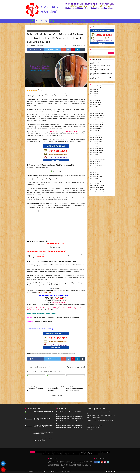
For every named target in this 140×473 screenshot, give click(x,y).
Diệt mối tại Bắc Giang (95, 100)
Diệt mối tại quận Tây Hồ (96, 152)
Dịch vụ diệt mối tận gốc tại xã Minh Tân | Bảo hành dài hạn (69, 423)
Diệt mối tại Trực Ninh (95, 172)
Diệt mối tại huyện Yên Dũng (96, 126)
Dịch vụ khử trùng (94, 93)
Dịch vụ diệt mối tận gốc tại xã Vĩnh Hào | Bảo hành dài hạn (69, 411)
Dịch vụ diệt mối (57, 453)
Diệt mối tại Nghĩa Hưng (95, 135)
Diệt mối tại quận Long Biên (96, 150)
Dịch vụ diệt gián (94, 89)
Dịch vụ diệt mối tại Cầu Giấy (73, 453)
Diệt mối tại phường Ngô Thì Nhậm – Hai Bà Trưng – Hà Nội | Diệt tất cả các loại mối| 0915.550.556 (39, 366)
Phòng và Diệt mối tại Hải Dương (97, 189)
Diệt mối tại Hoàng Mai (64, 308)
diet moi (64, 453)
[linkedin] (77, 49)
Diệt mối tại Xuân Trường (96, 176)
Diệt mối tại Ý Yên (94, 178)
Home (28, 27)
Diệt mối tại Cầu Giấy (65, 306)
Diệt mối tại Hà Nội (42, 306)
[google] (63, 49)
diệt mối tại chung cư (40, 452)
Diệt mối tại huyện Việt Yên (96, 124)
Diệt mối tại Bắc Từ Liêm (95, 102)
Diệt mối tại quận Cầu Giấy (96, 137)
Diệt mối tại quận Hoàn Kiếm (96, 146)
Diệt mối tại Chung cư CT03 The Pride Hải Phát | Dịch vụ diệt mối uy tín (35, 388)
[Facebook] (95, 462)
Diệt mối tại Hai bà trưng (57, 353)
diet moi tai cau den (47, 353)
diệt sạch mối (66, 353)
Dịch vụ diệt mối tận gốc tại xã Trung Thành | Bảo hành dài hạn (70, 414)
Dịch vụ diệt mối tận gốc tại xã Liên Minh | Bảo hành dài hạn (69, 425)
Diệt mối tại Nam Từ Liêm (33, 310)
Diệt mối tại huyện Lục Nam (96, 117)
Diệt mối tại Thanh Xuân (36, 308)
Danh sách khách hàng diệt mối (97, 87)
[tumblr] (82, 49)
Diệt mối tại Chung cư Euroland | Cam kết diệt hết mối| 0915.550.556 (55, 388)
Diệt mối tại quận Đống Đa (77, 308)
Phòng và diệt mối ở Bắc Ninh (97, 185)
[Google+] (102, 462)
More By (39, 371)
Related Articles (31, 371)
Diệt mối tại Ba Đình (95, 98)
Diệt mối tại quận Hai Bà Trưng (50, 27)
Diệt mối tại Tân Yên (95, 157)
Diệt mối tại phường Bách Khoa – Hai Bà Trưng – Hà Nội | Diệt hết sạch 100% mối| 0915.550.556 (71, 366)
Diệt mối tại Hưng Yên (95, 111)
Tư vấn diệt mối (93, 194)
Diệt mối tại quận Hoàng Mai (96, 148)
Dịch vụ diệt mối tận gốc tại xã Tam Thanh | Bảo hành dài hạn (69, 418)
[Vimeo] (108, 462)
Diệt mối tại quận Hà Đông (50, 308)
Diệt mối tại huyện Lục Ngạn (96, 119)
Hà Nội (73, 452)
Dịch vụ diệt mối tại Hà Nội (36, 353)
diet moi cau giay (79, 452)
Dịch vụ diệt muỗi (94, 91)
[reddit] (68, 49)
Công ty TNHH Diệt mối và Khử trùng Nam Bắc (50, 471)
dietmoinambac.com (58, 302)
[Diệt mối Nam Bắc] (43, 2)
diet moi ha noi (49, 452)
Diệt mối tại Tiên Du (94, 163)
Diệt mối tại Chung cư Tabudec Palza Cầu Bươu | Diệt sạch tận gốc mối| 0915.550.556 (74, 388)
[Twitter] (98, 462)
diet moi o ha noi (83, 453)
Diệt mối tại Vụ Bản (94, 174)
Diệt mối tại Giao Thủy (95, 104)
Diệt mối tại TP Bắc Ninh (95, 168)
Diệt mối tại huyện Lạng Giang (97, 115)
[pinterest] (73, 49)
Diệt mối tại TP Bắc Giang (96, 165)
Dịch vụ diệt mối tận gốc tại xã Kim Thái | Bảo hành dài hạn (69, 427)
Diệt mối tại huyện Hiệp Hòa (96, 113)
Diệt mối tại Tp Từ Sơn (95, 170)
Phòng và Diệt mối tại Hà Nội (36, 27)
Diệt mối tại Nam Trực (95, 130)
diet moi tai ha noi (66, 452)
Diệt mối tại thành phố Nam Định (97, 159)
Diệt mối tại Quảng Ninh (95, 154)
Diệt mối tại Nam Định (95, 128)
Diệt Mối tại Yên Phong (95, 181)
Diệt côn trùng (93, 95)
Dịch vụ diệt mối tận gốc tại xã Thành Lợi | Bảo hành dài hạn (69, 416)
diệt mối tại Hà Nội (55, 132)
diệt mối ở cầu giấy (105, 452)
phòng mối (72, 353)
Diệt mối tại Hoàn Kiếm (53, 306)
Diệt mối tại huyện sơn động (96, 122)
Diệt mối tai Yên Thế (94, 183)
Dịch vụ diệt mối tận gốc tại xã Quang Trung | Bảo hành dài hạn (70, 420)
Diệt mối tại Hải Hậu (95, 106)
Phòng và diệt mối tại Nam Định (97, 192)
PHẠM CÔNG (68, 471)
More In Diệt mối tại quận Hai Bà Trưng (53, 371)
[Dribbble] (105, 462)
